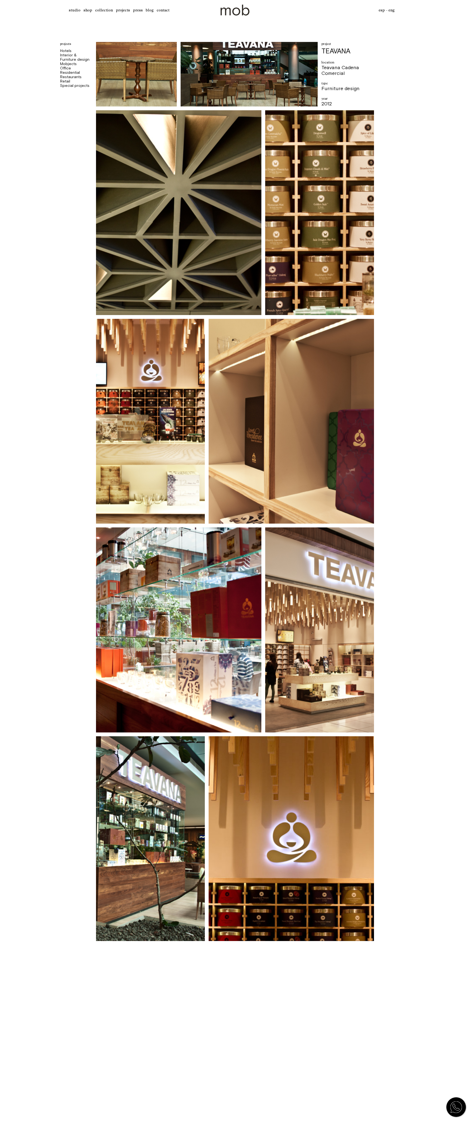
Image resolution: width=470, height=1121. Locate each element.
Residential (70, 72)
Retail (65, 81)
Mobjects (68, 64)
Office (65, 68)
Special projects (74, 85)
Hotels (66, 50)
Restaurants (71, 77)
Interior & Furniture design (74, 57)
